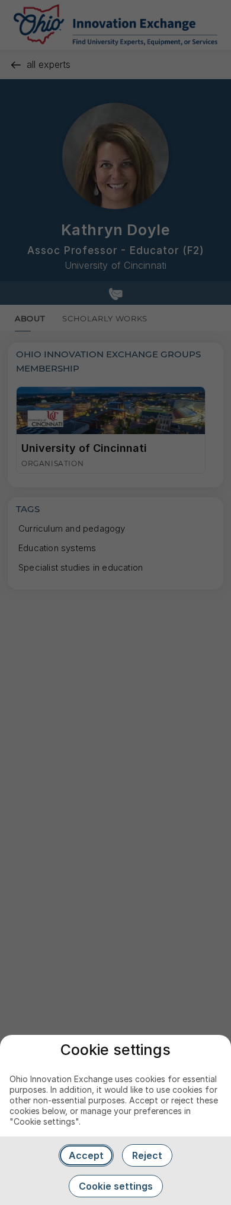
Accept (86, 1155)
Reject (147, 1155)
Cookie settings (116, 1186)
